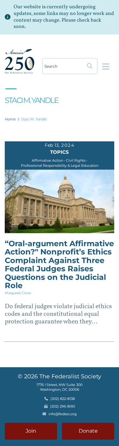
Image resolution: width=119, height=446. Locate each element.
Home (10, 119)
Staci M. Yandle (34, 119)
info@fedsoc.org (63, 414)
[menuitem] (10, 119)
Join (31, 431)
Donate (88, 431)
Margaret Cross (18, 293)
